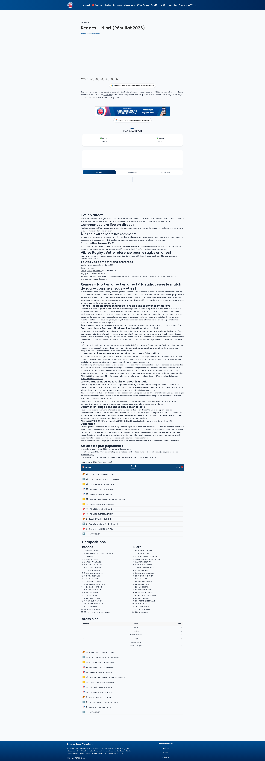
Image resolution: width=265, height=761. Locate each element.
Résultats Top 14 (73, 749)
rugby (82, 753)
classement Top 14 (100, 749)
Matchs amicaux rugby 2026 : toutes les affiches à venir (106, 449)
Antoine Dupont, (120, 751)
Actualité (84, 33)
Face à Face (165, 172)
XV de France (86, 265)
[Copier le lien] (92, 79)
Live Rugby (102, 753)
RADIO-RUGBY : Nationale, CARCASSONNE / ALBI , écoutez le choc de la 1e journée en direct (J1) (132, 421)
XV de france (85, 751)
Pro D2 (145, 249)
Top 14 (139, 249)
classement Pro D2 (115, 749)
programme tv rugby (115, 753)
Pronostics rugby (91, 753)
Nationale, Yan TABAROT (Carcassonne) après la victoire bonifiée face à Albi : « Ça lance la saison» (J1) (136, 325)
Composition (132, 172)
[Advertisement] (132, 55)
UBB (77, 753)
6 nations (94, 751)
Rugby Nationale (94, 33)
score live (108, 94)
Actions (99, 172)
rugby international (106, 751)
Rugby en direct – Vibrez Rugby (80, 744)
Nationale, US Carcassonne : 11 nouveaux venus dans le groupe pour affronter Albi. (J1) (118, 457)
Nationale (97, 270)
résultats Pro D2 (86, 749)
